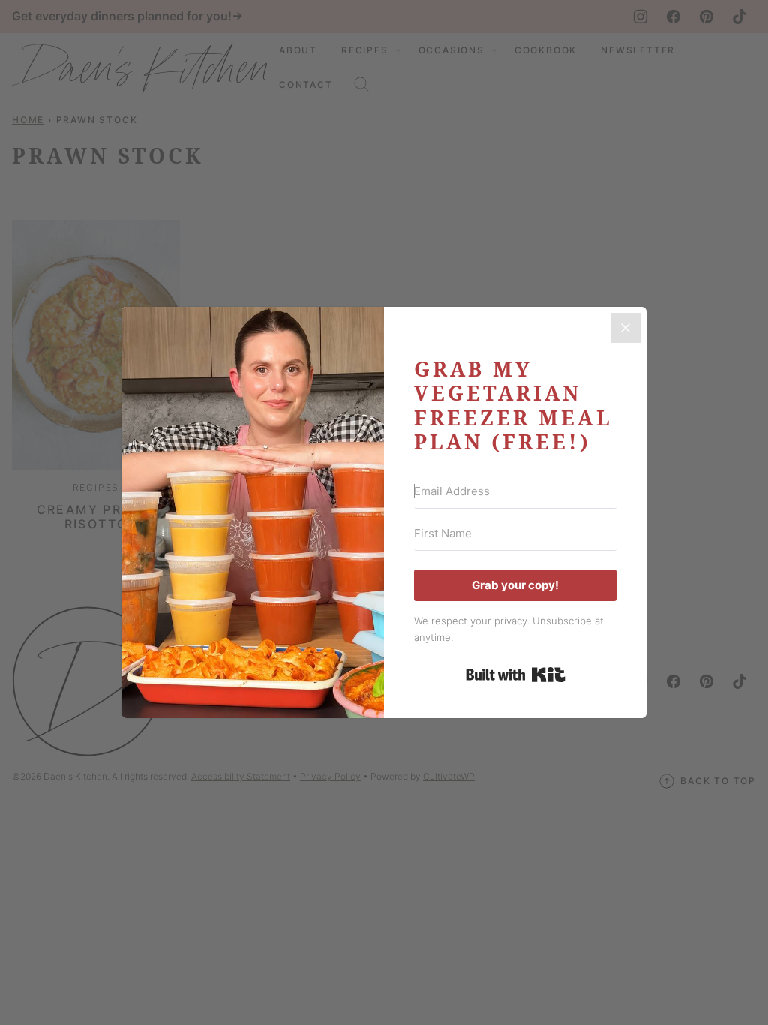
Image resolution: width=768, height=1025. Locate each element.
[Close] (625, 328)
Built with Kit (516, 674)
